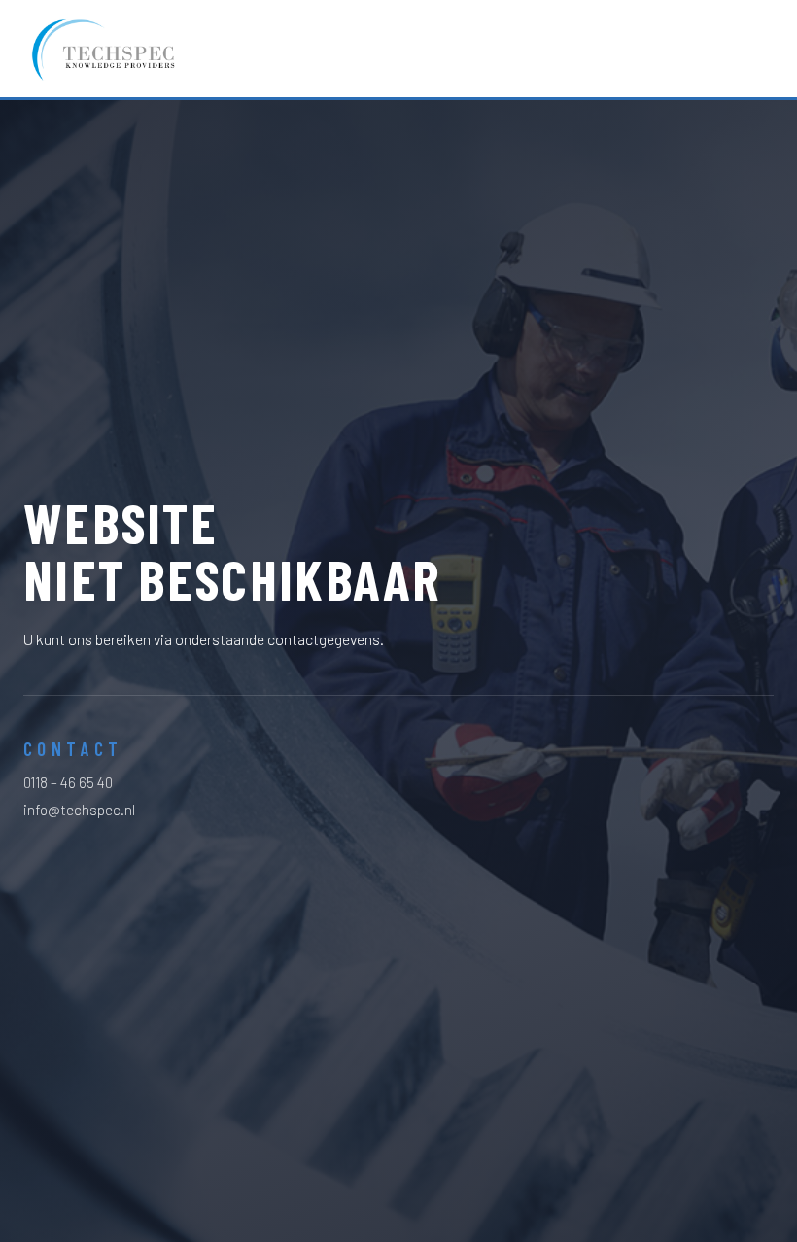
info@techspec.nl (79, 809)
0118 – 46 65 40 (68, 782)
